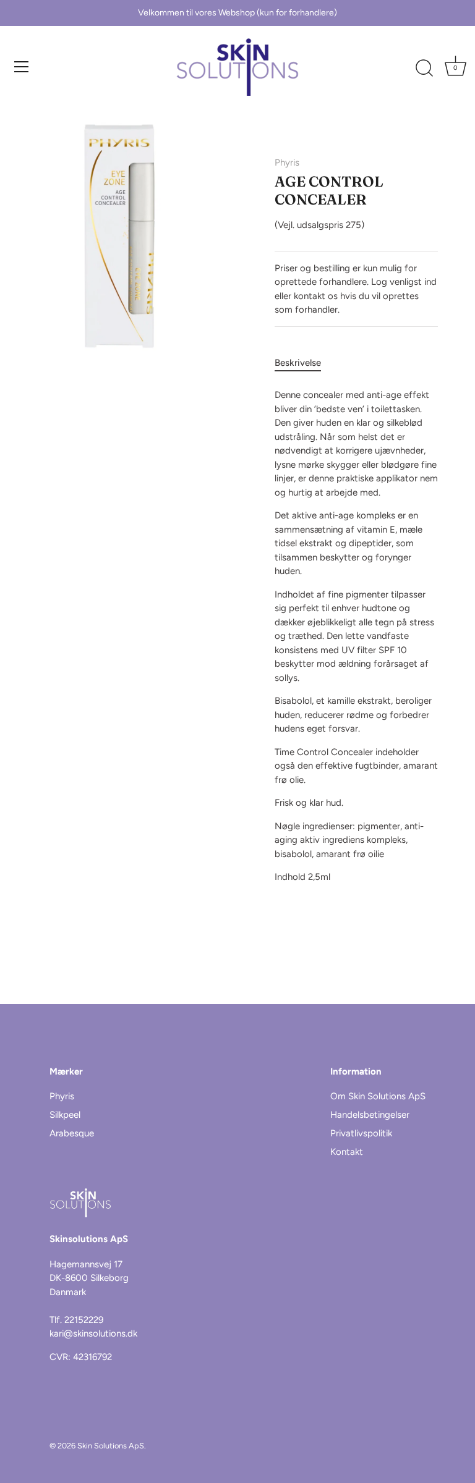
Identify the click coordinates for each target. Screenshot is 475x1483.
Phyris (287, 162)
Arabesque (71, 1133)
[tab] (304, 363)
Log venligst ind (404, 281)
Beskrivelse (298, 362)
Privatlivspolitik (361, 1133)
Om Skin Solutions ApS (378, 1096)
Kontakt (346, 1151)
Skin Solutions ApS (110, 1445)
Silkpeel (64, 1114)
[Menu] (21, 66)
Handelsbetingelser (369, 1114)
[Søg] (424, 68)
